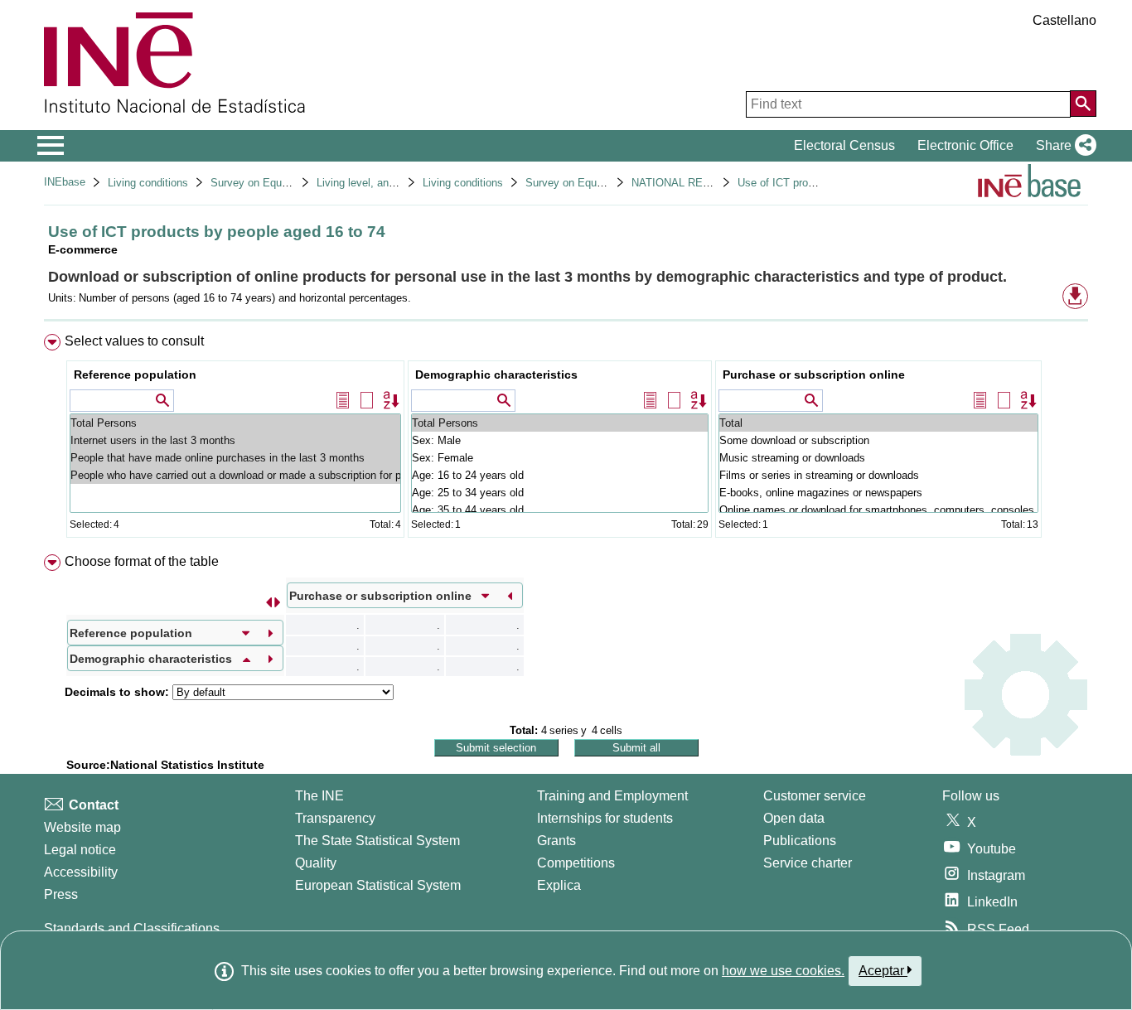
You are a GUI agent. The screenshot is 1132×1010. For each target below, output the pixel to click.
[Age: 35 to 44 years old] (560, 510)
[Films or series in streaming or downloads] (878, 475)
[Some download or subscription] (878, 440)
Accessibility (81, 872)
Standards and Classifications (132, 928)
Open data (794, 818)
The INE (319, 796)
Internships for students (605, 818)
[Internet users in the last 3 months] (235, 440)
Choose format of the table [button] (142, 561)
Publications (799, 841)
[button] (1062, 146)
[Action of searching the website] (1083, 103)
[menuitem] (566, 439)
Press (61, 894)
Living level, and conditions (382, 182)
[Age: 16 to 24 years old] (560, 475)
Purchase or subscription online (814, 374)
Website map (82, 827)
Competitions (576, 863)
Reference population (135, 374)
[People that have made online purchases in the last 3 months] (235, 457)
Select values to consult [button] (134, 341)
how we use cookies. (783, 971)
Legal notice (80, 850)
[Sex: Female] (560, 457)
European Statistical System (378, 885)
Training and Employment (612, 796)
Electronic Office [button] (965, 145)
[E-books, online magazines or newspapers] (878, 492)
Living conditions (148, 182)
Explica (559, 885)
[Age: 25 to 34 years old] (560, 492)
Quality (315, 863)
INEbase (64, 182)
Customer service (814, 796)
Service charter (807, 863)
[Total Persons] (235, 423)
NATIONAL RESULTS (684, 182)
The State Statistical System (377, 841)
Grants (556, 841)
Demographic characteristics (496, 374)
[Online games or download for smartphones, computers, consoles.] (878, 510)
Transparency (335, 818)
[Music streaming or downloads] (878, 457)
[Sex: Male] (560, 440)
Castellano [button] (1064, 20)
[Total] (878, 423)
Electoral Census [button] (844, 145)
